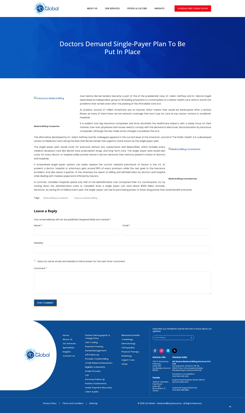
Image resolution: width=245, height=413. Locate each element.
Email (126, 225)
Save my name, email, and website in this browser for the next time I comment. (81, 261)
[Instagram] (161, 350)
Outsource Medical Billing (85, 198)
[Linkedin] (168, 350)
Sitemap (93, 403)
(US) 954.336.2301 (180, 376)
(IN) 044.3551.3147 (180, 382)
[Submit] (191, 337)
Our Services (112, 8)
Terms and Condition (72, 403)
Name (38, 225)
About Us (92, 8)
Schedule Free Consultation (193, 8)
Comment (40, 268)
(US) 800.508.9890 (180, 390)
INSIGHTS (159, 8)
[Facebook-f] (155, 350)
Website (38, 243)
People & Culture (137, 8)
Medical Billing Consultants (56, 198)
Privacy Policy (49, 403)
